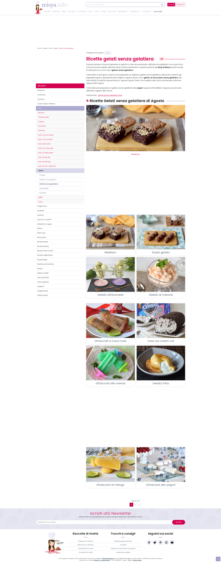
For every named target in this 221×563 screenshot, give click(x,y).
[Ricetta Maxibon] (110, 232)
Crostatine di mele (85, 552)
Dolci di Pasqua (44, 162)
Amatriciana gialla (123, 552)
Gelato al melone (161, 294)
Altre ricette (135, 495)
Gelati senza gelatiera (48, 184)
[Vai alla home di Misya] (51, 7)
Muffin (40, 197)
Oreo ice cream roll (161, 341)
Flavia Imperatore (108, 558)
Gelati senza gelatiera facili (110, 95)
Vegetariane (42, 291)
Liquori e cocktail (44, 219)
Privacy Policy (137, 560)
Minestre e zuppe (44, 224)
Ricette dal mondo (45, 251)
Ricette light (42, 260)
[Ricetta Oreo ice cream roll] (161, 320)
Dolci (90, 12)
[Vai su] (218, 559)
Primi (64, 12)
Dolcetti (41, 130)
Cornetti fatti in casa (85, 548)
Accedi (171, 5)
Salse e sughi (42, 273)
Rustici (40, 269)
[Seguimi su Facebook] (149, 542)
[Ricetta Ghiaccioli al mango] (110, 464)
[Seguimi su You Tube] (172, 542)
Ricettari (112, 12)
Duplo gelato (161, 252)
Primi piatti (41, 237)
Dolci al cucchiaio (45, 139)
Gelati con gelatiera (47, 180)
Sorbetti (42, 193)
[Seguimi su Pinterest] (160, 542)
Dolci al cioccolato (46, 135)
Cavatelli (123, 545)
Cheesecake (43, 117)
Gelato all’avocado (110, 294)
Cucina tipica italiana (46, 104)
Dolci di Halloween (45, 153)
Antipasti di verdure (85, 541)
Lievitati (40, 215)
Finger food (42, 206)
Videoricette (42, 295)
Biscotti (41, 113)
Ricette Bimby (43, 246)
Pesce (39, 228)
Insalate (40, 211)
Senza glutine (43, 282)
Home (39, 48)
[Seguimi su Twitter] (155, 542)
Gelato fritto (161, 383)
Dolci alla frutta (44, 144)
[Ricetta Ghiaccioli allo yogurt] (161, 464)
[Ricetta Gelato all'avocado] (110, 274)
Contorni (81, 12)
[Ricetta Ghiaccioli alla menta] (110, 363)
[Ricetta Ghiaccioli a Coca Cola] (110, 320)
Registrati (180, 5)
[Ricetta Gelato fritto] (161, 363)
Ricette (48, 12)
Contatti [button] (146, 12)
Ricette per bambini (45, 264)
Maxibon (135, 154)
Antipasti (56, 12)
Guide (103, 12)
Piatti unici (41, 233)
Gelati (56, 48)
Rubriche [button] (135, 12)
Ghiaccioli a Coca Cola (110, 341)
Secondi (71, 12)
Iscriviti (179, 522)
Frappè (42, 175)
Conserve (41, 95)
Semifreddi (43, 188)
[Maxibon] (135, 128)
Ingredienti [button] (122, 12)
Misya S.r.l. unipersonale (102, 560)
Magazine (158, 12)
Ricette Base (42, 242)
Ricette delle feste (45, 255)
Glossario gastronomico (123, 541)
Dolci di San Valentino (47, 166)
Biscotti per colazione (85, 545)
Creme (41, 122)
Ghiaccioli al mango (110, 484)
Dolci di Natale (44, 157)
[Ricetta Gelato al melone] (161, 274)
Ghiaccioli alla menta (110, 383)
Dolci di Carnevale (45, 148)
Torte (97, 12)
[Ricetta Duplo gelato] (161, 232)
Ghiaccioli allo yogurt (161, 484)
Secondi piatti (43, 277)
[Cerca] (162, 4)
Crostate (42, 126)
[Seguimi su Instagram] (166, 542)
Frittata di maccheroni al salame (123, 548)
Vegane (40, 286)
